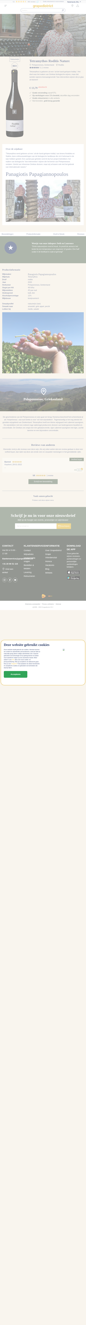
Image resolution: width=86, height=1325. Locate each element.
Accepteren (15, 674)
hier (13, 659)
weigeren (14, 664)
